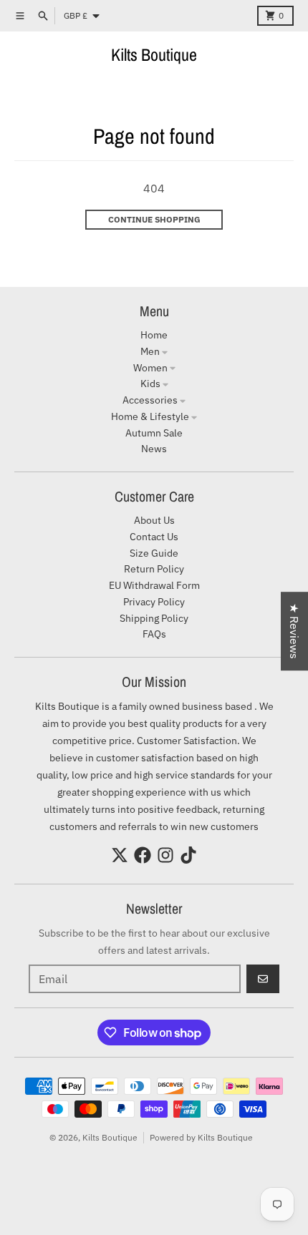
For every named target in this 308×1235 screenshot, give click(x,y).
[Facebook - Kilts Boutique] (142, 855)
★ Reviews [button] (294, 631)
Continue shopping (154, 219)
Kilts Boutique (154, 54)
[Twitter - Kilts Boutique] (119, 855)
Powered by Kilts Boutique (201, 1137)
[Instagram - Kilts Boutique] (165, 855)
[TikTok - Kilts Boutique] (188, 855)
